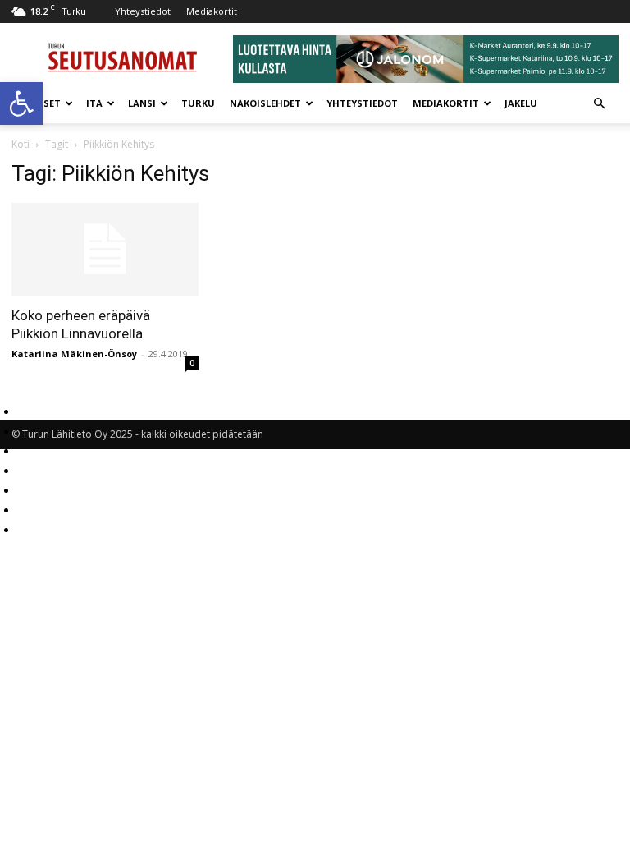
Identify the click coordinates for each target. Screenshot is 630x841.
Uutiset (40, 103)
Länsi (142, 103)
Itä (94, 103)
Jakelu (520, 103)
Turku (198, 103)
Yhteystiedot (143, 11)
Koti (20, 144)
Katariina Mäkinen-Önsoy (74, 353)
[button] (21, 103)
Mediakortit (211, 11)
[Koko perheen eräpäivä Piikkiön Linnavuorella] (105, 249)
